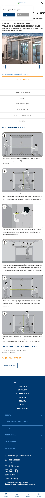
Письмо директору (11, 478)
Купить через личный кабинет (17, 74)
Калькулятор (22, 393)
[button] (41, 67)
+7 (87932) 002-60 (12, 357)
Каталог (22, 397)
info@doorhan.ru (13, 466)
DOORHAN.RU (10, 475)
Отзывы (22, 401)
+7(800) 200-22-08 (14, 460)
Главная (22, 386)
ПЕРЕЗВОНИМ (9, 365)
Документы (22, 408)
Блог (22, 405)
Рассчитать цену (22, 79)
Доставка (22, 390)
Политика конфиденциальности (16, 482)
